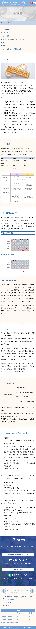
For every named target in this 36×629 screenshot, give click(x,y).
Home (3, 22)
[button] (34, 3)
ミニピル (10, 372)
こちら (25, 578)
